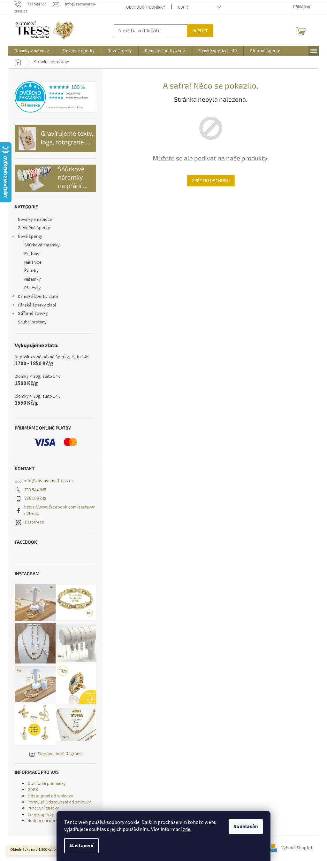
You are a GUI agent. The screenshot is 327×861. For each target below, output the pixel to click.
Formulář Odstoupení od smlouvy (59, 802)
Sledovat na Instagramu (60, 754)
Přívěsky (32, 288)
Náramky (32, 279)
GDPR (183, 7)
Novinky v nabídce (35, 219)
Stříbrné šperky (33, 313)
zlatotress (34, 522)
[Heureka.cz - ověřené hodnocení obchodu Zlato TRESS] (55, 96)
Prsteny (31, 254)
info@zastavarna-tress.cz (48, 481)
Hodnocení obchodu (46, 821)
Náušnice (33, 262)
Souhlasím (245, 826)
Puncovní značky (43, 808)
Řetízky (31, 271)
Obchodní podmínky (145, 7)
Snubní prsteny (32, 322)
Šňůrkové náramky (42, 245)
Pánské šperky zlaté (37, 305)
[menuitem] (32, 51)
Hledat (200, 30)
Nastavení (81, 845)
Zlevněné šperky (34, 228)
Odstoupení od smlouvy (50, 796)
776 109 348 (35, 498)
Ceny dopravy (40, 814)
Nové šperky (30, 236)
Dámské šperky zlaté (38, 296)
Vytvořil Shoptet (296, 848)
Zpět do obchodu (211, 180)
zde (186, 829)
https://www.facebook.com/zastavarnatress (59, 510)
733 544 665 (35, 490)
